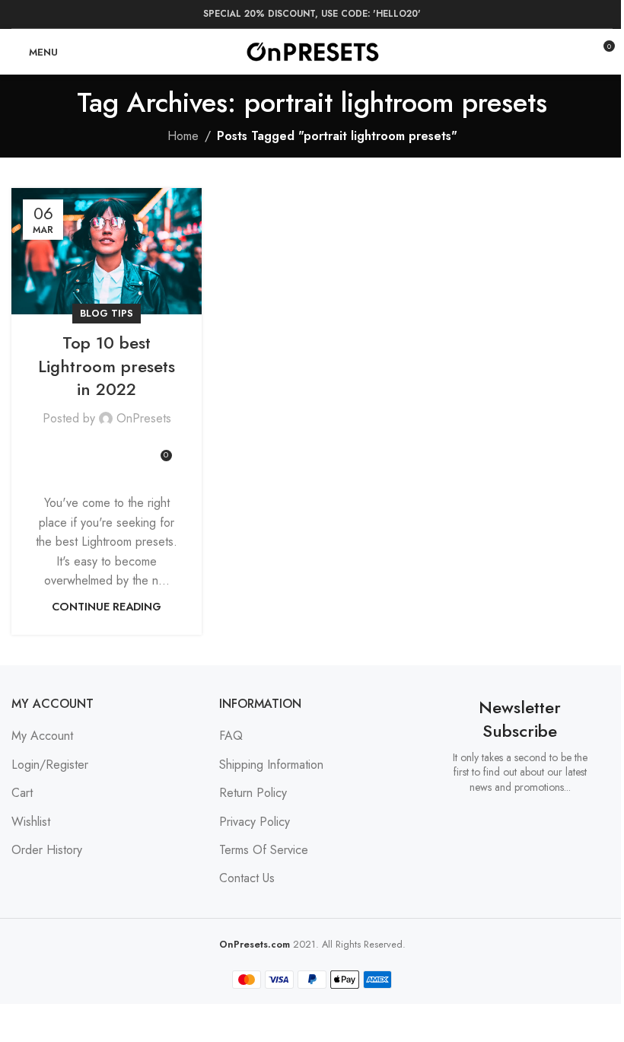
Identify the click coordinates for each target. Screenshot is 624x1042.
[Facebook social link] (58, 450)
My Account (42, 735)
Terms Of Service (263, 850)
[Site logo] (312, 50)
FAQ (231, 735)
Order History (46, 850)
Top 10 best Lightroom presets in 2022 (106, 366)
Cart (22, 792)
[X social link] (76, 450)
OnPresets (143, 418)
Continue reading (106, 606)
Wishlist (30, 821)
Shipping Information (271, 764)
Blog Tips (106, 313)
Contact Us (247, 878)
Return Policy (253, 792)
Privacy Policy (254, 821)
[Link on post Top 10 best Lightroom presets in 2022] (106, 251)
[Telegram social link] (131, 450)
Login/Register (49, 764)
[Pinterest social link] (94, 450)
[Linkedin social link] (112, 450)
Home (183, 136)
